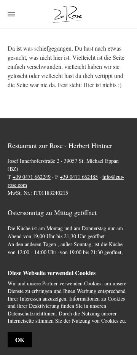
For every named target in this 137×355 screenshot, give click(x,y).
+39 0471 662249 (32, 176)
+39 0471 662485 (79, 176)
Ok (19, 339)
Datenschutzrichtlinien (32, 313)
